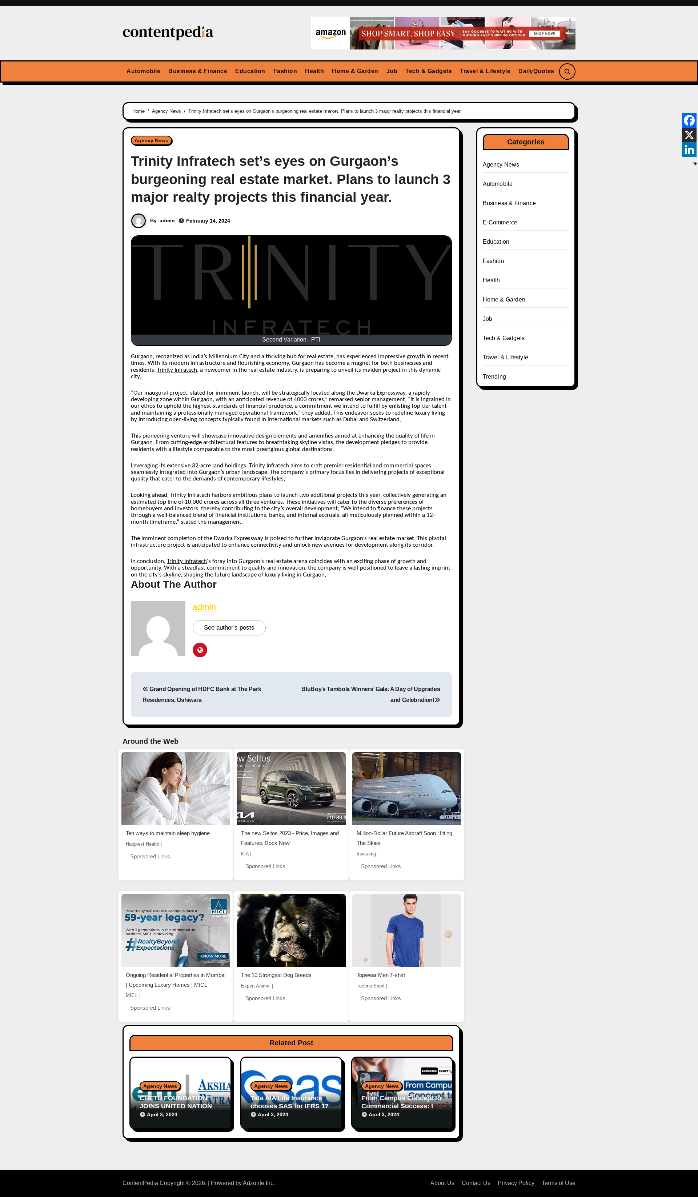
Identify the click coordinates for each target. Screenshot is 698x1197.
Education (250, 71)
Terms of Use (558, 1183)
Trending (494, 377)
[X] (689, 135)
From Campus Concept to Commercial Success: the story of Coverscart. (401, 1105)
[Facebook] (689, 120)
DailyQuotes (536, 71)
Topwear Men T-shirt (381, 975)
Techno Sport (371, 986)
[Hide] (695, 164)
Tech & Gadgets (428, 71)
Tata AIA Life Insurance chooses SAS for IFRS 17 (289, 1102)
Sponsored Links (150, 856)
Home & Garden (355, 71)
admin (167, 220)
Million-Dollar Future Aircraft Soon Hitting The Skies (404, 838)
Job (392, 71)
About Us (442, 1183)
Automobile (143, 71)
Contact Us (476, 1183)
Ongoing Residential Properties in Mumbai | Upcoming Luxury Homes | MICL (175, 980)
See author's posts (229, 627)
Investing (366, 854)
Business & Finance (197, 71)
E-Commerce (500, 222)
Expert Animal (255, 986)
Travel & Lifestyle (485, 71)
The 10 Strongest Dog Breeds (276, 975)
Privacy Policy (516, 1183)
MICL (131, 995)
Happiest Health (142, 844)
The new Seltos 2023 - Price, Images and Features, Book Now (290, 838)
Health (314, 71)
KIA (245, 854)
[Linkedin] (689, 149)
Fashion (285, 71)
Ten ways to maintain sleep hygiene (168, 833)
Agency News (151, 140)
